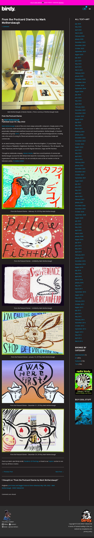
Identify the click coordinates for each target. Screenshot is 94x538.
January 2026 (79, 39)
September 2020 (80, 215)
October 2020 (79, 212)
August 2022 (79, 147)
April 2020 (78, 230)
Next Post (60, 472)
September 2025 (80, 51)
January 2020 (79, 236)
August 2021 (79, 181)
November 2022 (80, 141)
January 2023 (79, 135)
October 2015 (79, 304)
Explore (51, 461)
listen (5, 527)
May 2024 (78, 101)
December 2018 (80, 261)
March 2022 (79, 159)
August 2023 (79, 119)
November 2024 (80, 82)
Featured (78, 361)
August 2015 (79, 307)
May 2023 (78, 125)
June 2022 (78, 150)
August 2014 (79, 332)
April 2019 (78, 252)
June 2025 (78, 61)
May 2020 (78, 227)
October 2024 (79, 85)
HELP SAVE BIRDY (36, 2)
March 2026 (79, 33)
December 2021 (80, 168)
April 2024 (78, 104)
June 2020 (78, 224)
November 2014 (80, 323)
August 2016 (79, 295)
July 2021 (78, 184)
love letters (14, 527)
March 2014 (79, 341)
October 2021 (79, 175)
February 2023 (79, 131)
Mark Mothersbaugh (11, 120)
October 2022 (79, 144)
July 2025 (78, 58)
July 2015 (78, 310)
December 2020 (80, 205)
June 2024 (78, 98)
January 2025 (79, 76)
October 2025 (79, 48)
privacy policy (88, 531)
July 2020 (78, 221)
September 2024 (80, 88)
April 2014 (78, 338)
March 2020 (79, 233)
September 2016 (80, 292)
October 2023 (79, 116)
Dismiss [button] (61, 2)
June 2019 (78, 246)
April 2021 (78, 193)
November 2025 (80, 45)
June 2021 (78, 187)
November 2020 (80, 209)
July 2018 (78, 270)
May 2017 (78, 286)
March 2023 (79, 128)
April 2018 (78, 276)
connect (13, 524)
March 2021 (79, 196)
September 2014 (80, 329)
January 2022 (79, 165)
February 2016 (79, 301)
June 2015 (78, 313)
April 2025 (78, 67)
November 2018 (80, 264)
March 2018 (79, 279)
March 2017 (79, 289)
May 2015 (78, 316)
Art (76, 358)
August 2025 (79, 54)
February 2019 (79, 255)
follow (6, 524)
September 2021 (80, 178)
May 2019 (78, 249)
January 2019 (79, 258)
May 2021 (78, 190)
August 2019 (79, 239)
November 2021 (80, 172)
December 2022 (80, 138)
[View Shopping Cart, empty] (84, 9)
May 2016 (78, 298)
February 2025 (79, 73)
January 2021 (79, 202)
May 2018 (78, 273)
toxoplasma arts (87, 529)
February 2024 (79, 107)
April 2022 (78, 156)
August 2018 (79, 267)
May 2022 (78, 153)
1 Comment (5, 26)
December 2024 (80, 79)
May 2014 (78, 335)
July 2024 (78, 95)
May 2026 (78, 27)
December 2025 (80, 42)
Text (76, 364)
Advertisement (80, 355)
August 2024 (79, 91)
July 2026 (78, 24)
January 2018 (79, 283)
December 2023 (80, 110)
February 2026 (79, 36)
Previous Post (7, 472)
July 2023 (78, 122)
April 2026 (78, 30)
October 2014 (79, 326)
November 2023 (80, 113)
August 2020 (79, 218)
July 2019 (78, 242)
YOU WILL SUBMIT (8, 522)
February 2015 (79, 319)
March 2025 (79, 70)
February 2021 (79, 199)
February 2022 (79, 162)
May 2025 (78, 64)
